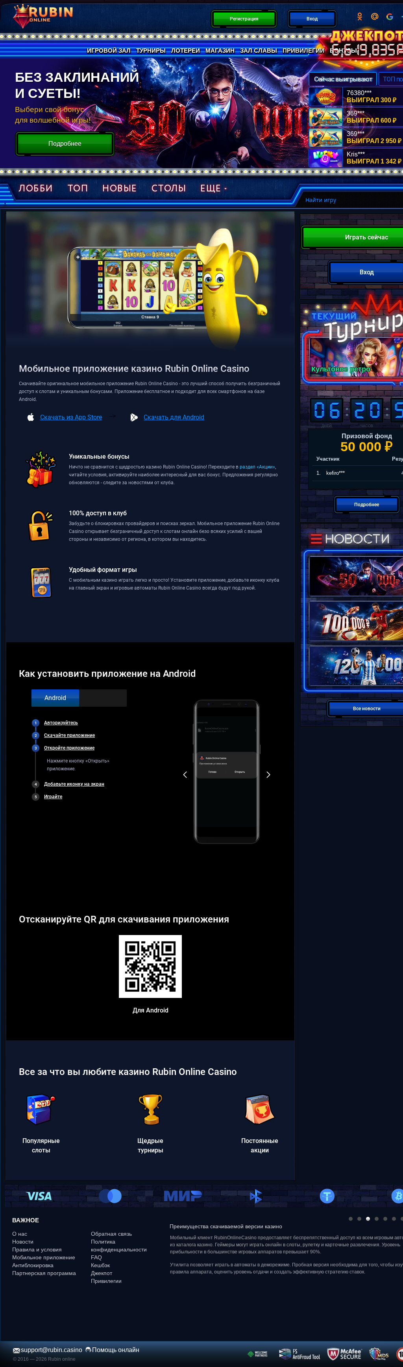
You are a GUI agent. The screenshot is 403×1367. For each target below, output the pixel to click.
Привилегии (106, 1281)
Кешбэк (100, 1265)
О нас (19, 1234)
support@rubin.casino (51, 1350)
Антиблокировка (33, 1265)
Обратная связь (111, 1234)
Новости (22, 1241)
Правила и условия (37, 1249)
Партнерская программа (44, 1273)
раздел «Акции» (257, 467)
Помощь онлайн (115, 1350)
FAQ (96, 1257)
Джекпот (101, 1273)
